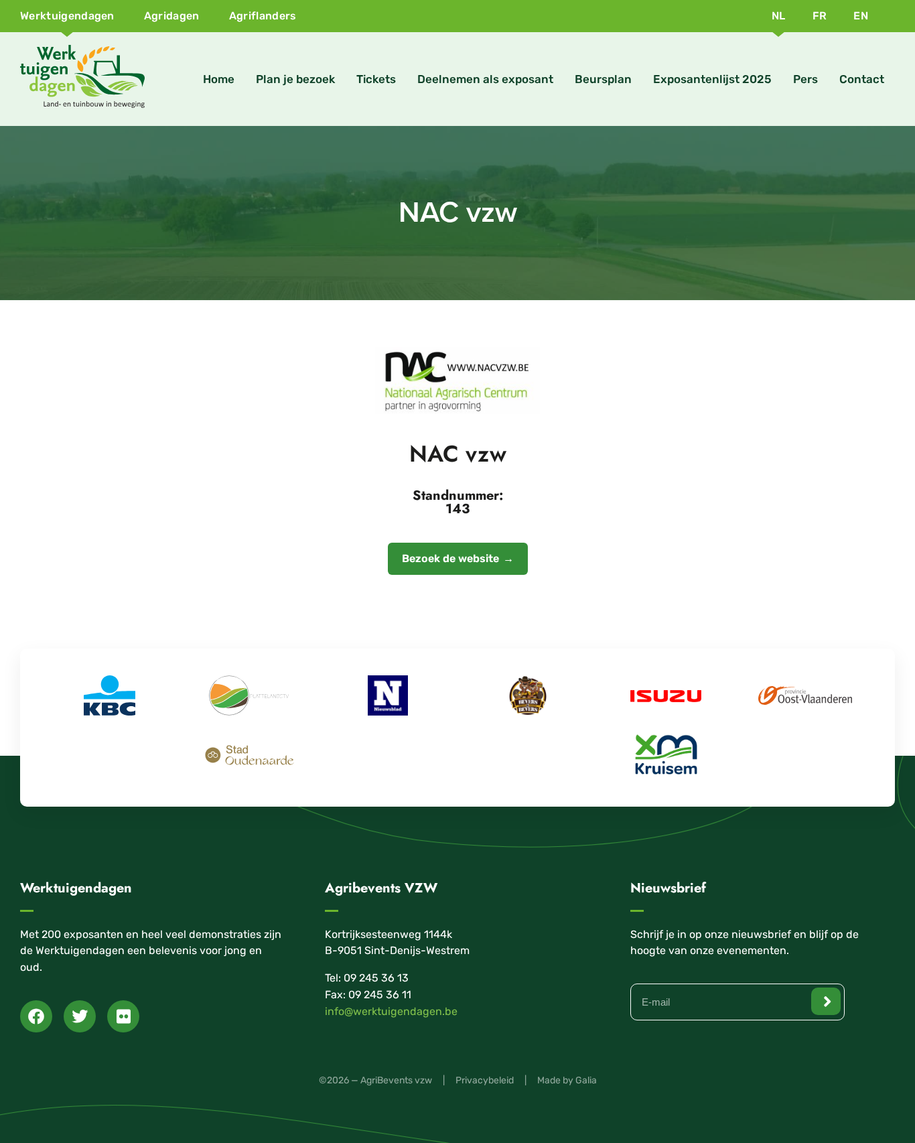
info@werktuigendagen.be (391, 1011)
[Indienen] (826, 1001)
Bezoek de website (450, 558)
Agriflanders (263, 15)
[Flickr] (123, 1016)
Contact (861, 79)
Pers (805, 79)
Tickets (376, 79)
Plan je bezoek (295, 79)
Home (218, 79)
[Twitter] (80, 1016)
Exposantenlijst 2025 (712, 79)
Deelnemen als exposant (485, 79)
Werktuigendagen (67, 15)
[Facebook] (36, 1016)
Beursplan (603, 79)
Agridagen (172, 15)
